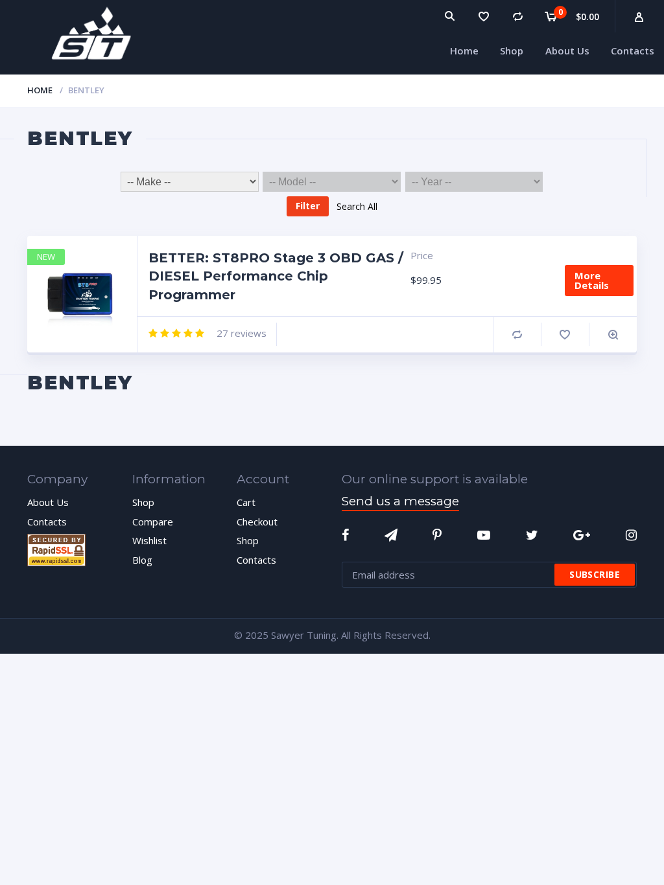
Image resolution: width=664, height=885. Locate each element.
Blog (142, 559)
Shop (143, 502)
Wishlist (149, 540)
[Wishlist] (484, 16)
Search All (357, 206)
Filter (308, 206)
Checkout (257, 521)
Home (40, 90)
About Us (48, 502)
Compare (517, 334)
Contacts (47, 521)
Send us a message (400, 501)
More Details (592, 280)
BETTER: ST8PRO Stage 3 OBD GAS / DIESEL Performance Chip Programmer (275, 276)
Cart (246, 502)
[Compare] (517, 16)
